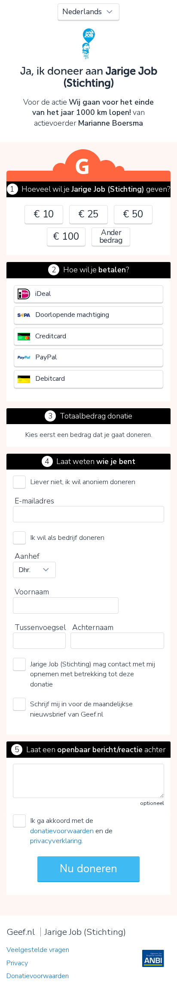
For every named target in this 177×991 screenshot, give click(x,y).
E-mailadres (34, 501)
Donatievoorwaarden (37, 976)
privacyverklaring (56, 841)
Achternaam (92, 627)
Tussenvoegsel (40, 627)
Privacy (17, 963)
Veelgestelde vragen (37, 950)
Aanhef (27, 556)
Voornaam (32, 592)
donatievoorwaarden (62, 831)
